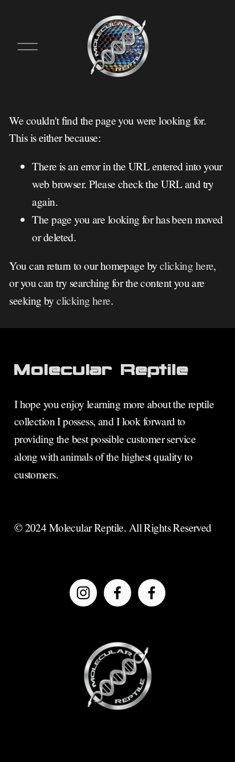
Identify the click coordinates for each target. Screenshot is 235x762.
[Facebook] (117, 593)
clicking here (187, 265)
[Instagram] (83, 593)
